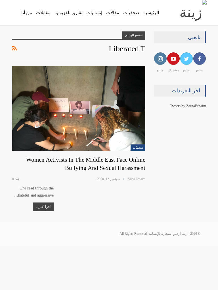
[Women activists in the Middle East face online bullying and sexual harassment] (78, 108)
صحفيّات (138, 147)
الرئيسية (151, 12)
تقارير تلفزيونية (68, 12)
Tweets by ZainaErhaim (188, 106)
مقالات (112, 12)
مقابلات (43, 12)
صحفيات (131, 12)
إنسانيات (94, 12)
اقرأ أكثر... (43, 207)
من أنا (26, 12)
